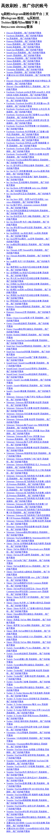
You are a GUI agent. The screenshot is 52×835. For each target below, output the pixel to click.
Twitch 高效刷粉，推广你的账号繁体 (23, 64)
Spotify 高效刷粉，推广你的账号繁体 (23, 55)
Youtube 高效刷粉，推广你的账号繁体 (24, 72)
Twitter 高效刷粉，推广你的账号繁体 (23, 67)
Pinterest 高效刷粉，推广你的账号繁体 (24, 41)
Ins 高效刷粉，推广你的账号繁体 (21, 38)
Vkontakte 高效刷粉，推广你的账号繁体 (24, 69)
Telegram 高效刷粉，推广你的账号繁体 (24, 58)
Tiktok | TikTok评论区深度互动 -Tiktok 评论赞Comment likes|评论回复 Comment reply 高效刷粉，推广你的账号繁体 (27, 591)
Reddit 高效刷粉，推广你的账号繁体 (23, 47)
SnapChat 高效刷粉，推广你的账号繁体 (24, 50)
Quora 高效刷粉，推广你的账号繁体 (23, 44)
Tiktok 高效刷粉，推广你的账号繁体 (23, 61)
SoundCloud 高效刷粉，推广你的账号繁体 (25, 52)
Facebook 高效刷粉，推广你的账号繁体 (24, 36)
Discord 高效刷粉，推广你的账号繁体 (23, 33)
